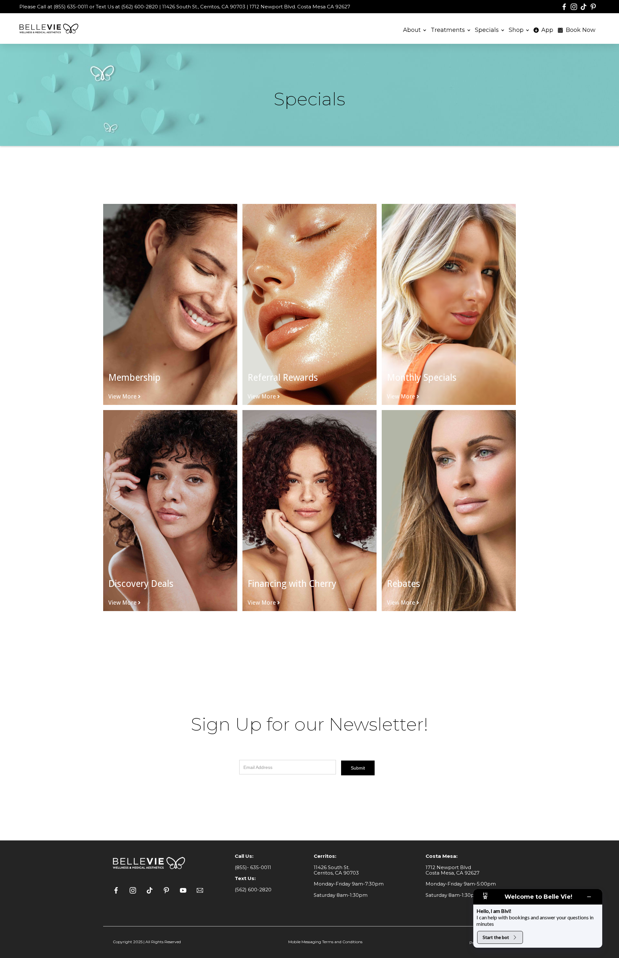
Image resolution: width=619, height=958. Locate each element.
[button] (415, 29)
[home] (50, 28)
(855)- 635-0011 (253, 867)
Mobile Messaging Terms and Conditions (325, 941)
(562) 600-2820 (253, 889)
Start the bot (496, 937)
